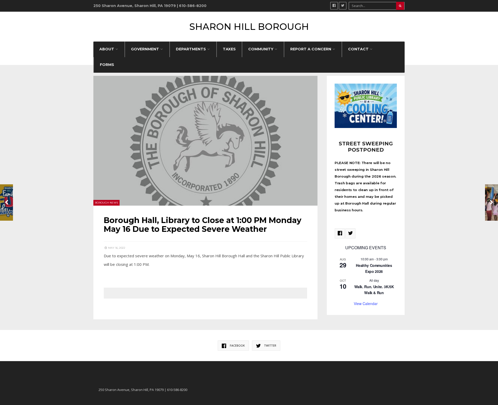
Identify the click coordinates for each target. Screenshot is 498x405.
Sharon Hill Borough (249, 26)
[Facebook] (334, 6)
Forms (107, 64)
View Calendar (366, 303)
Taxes (229, 49)
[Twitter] (343, 6)
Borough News (106, 202)
